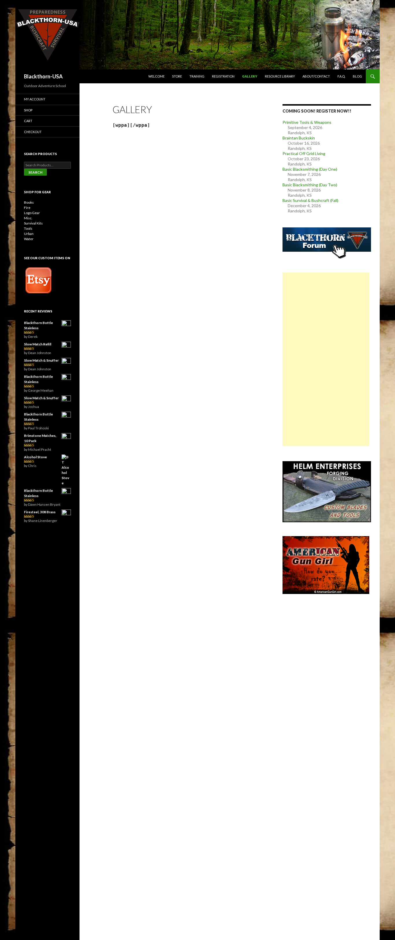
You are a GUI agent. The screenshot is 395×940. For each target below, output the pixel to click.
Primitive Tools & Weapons (307, 122)
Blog (357, 76)
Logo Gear (32, 213)
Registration (223, 76)
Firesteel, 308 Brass (40, 512)
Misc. (28, 218)
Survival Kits (33, 223)
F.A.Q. (341, 76)
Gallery (249, 76)
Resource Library (280, 76)
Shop (28, 110)
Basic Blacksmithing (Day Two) (310, 184)
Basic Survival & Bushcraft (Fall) (310, 200)
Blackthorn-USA (43, 76)
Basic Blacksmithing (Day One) (310, 169)
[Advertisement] (326, 359)
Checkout (33, 132)
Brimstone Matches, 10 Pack (40, 438)
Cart (28, 121)
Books (29, 202)
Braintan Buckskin (299, 137)
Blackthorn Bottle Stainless (38, 325)
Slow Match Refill (37, 344)
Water (29, 239)
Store (177, 76)
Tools (28, 228)
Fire (27, 207)
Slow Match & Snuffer (41, 360)
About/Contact (316, 76)
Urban (29, 233)
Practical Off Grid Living (304, 153)
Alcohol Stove (35, 457)
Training (196, 76)
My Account (34, 99)
